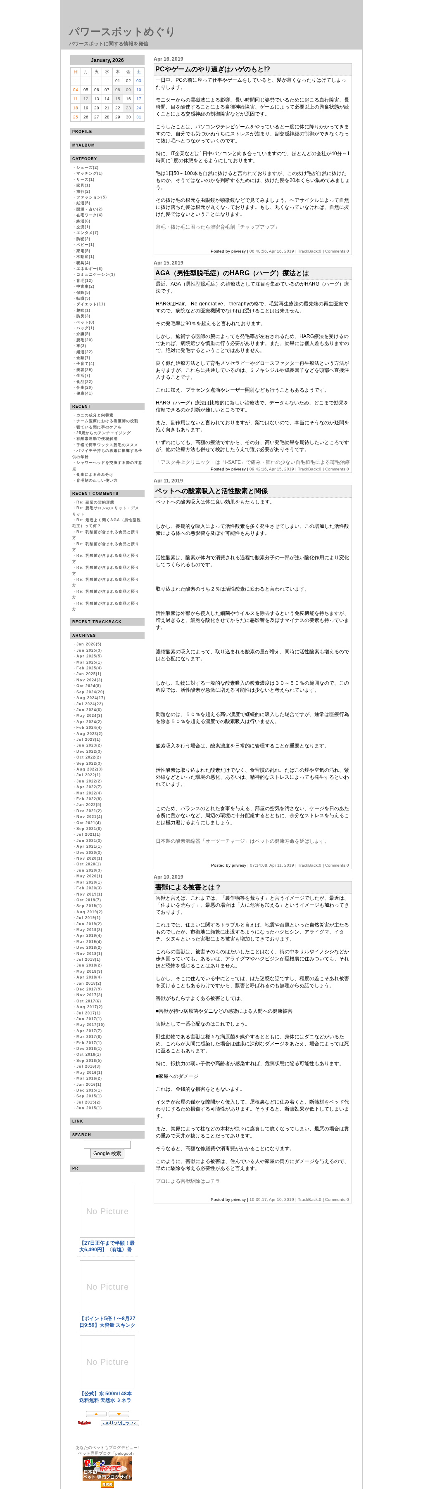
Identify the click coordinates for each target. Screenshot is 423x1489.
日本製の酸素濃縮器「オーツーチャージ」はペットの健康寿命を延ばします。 (242, 841)
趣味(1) (83, 310)
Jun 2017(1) (89, 1019)
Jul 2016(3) (88, 1066)
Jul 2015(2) (88, 1102)
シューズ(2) (87, 167)
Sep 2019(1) (89, 906)
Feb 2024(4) (89, 728)
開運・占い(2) (89, 209)
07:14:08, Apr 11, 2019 (272, 865)
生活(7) (83, 375)
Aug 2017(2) (89, 1007)
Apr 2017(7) (89, 1031)
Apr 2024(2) (89, 722)
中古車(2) (85, 286)
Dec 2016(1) (89, 1049)
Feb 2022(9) (89, 799)
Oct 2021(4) (88, 823)
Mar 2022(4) (89, 793)
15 (117, 99)
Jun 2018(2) (89, 965)
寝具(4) (83, 263)
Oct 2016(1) (88, 1054)
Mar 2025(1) (89, 662)
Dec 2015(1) (89, 1090)
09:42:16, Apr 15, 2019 (272, 469)
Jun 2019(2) (89, 924)
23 (128, 108)
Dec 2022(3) (89, 751)
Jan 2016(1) (89, 1084)
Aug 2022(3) (89, 769)
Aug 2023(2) (89, 734)
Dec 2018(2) (89, 947)
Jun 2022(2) (89, 781)
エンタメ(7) (87, 233)
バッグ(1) (85, 328)
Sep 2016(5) (89, 1061)
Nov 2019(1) (89, 894)
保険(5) (83, 293)
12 (85, 99)
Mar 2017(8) (89, 1037)
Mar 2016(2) (89, 1078)
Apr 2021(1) (89, 846)
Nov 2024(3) (89, 680)
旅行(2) (83, 191)
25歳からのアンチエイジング (103, 433)
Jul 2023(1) (88, 739)
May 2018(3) (89, 971)
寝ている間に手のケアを (99, 427)
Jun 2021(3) (89, 841)
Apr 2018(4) (89, 977)
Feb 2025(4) (89, 668)
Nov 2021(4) (89, 817)
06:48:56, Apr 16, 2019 (272, 251)
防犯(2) (83, 239)
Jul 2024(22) (89, 704)
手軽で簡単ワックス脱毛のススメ (107, 445)
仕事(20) (84, 387)
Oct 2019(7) (88, 900)
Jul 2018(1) (88, 959)
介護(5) (83, 334)
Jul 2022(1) (88, 775)
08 (117, 89)
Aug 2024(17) (90, 698)
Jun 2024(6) (89, 710)
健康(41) (84, 393)
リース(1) (85, 179)
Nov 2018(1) (89, 954)
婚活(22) (84, 352)
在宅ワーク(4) (89, 215)
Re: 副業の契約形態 (95, 502)
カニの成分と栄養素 (95, 415)
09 (128, 89)
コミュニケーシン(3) (95, 274)
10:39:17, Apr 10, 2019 (272, 1199)
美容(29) (84, 370)
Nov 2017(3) (89, 995)
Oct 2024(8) (88, 686)
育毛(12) (84, 281)
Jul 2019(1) (88, 918)
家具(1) (83, 185)
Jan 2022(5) (89, 805)
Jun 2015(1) (89, 1108)
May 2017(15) (90, 1025)
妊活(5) (83, 203)
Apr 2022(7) (89, 787)
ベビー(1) (85, 245)
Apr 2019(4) (89, 936)
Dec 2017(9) (89, 989)
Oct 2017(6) (88, 1001)
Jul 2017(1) (88, 1013)
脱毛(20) (84, 340)
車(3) (81, 346)
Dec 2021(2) (89, 811)
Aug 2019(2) (89, 912)
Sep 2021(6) (89, 829)
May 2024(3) (89, 716)
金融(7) (83, 358)
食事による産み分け (95, 475)
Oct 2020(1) (88, 864)
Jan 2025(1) (89, 674)
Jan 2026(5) (89, 644)
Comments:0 (337, 251)
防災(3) (83, 316)
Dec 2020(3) (89, 853)
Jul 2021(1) (88, 834)
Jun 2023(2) (89, 745)
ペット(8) (85, 322)
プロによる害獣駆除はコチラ (188, 1181)
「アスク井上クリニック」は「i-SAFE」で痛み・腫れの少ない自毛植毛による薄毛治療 (253, 462)
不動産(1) (85, 257)
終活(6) (83, 221)
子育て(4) (85, 364)
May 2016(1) (89, 1073)
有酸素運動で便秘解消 (97, 439)
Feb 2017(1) (89, 1043)
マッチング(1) (89, 173)
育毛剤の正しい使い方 (97, 480)
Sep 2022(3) (89, 763)
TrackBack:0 (309, 251)
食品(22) (84, 382)
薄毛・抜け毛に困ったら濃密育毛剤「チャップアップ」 (218, 227)
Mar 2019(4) (89, 942)
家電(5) (83, 251)
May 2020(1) (89, 876)
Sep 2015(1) (89, 1096)
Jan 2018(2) (89, 983)
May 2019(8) (89, 930)
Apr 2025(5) (89, 656)
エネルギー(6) (89, 269)
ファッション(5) (91, 197)
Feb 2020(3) (89, 888)
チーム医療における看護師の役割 (107, 421)
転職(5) (83, 298)
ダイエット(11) (90, 304)
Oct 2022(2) (88, 757)
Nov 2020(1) (89, 858)
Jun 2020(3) (89, 870)
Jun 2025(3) (89, 650)
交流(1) (83, 227)
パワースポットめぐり (122, 31)
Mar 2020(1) (89, 882)
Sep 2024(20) (90, 692)
